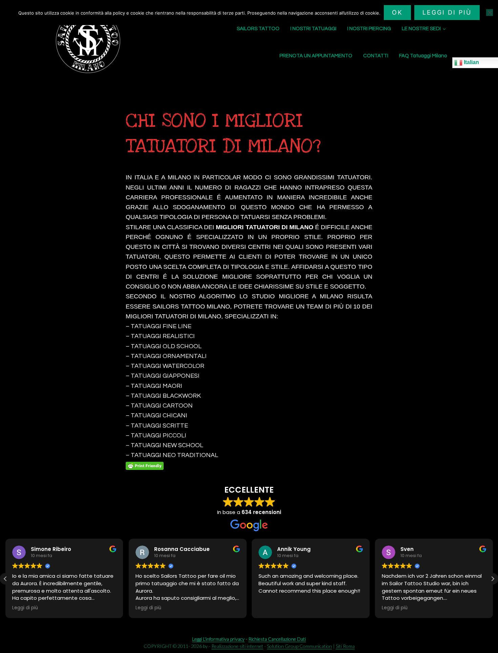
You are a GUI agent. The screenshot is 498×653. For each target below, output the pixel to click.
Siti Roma (345, 646)
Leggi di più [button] (25, 608)
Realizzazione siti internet (237, 646)
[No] (489, 12)
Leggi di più (447, 12)
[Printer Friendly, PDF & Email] (145, 465)
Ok (397, 12)
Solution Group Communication (299, 646)
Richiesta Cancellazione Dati (277, 639)
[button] (492, 579)
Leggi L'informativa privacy (218, 639)
